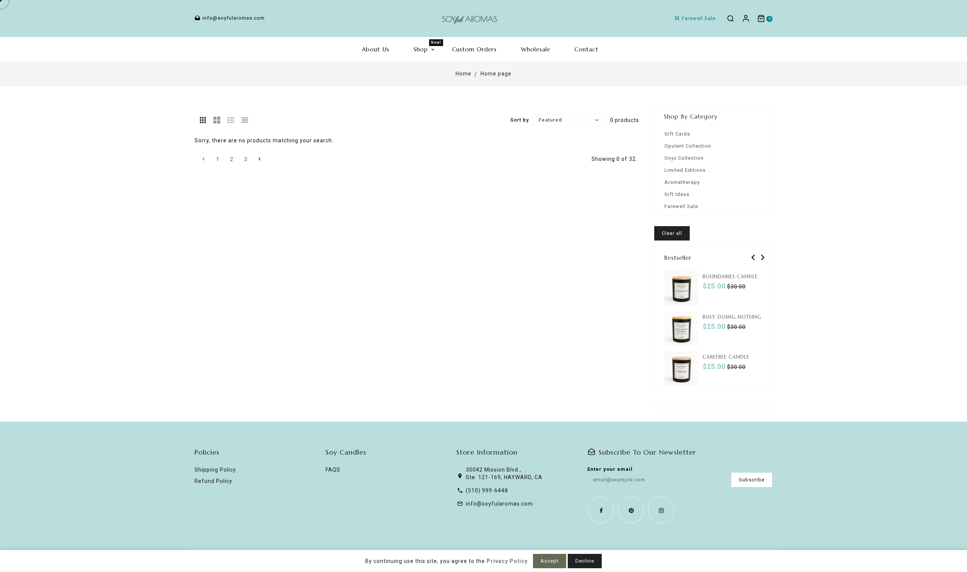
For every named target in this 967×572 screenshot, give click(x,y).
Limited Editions (685, 170)
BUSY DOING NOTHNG (732, 317)
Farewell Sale (681, 206)
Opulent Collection (687, 146)
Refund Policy (213, 481)
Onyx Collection (684, 158)
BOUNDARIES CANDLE (730, 276)
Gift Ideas (676, 194)
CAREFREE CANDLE (726, 357)
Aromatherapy (682, 182)
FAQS (333, 470)
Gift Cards (677, 134)
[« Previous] (204, 159)
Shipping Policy (215, 470)
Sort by (519, 120)
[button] (752, 257)
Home (463, 74)
